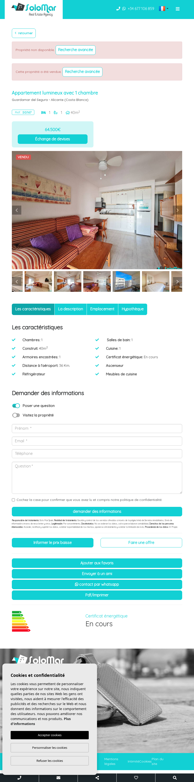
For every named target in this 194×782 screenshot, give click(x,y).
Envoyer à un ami (97, 573)
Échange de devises (52, 139)
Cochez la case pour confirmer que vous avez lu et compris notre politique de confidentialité (89, 500)
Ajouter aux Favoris (97, 563)
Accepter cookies (50, 735)
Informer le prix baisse (53, 542)
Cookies (145, 761)
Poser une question (39, 405)
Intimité (133, 761)
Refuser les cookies (49, 760)
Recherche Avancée (75, 49)
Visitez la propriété (38, 415)
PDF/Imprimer (97, 595)
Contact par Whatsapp (98, 584)
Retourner (25, 33)
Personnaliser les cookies (49, 747)
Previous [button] (16, 210)
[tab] (33, 309)
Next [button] (177, 210)
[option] (97, 210)
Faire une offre (141, 542)
